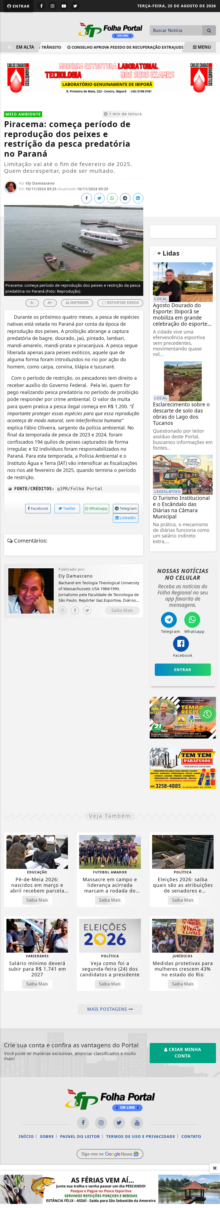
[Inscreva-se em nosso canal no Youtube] (137, 1123)
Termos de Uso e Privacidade (140, 1136)
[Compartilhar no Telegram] (125, 198)
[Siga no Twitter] (75, 6)
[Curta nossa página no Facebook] (83, 1123)
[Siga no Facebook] (41, 6)
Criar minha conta (184, 1052)
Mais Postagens (108, 1009)
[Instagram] (62, 610)
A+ (50, 302)
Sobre (47, 1136)
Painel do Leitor (80, 1136)
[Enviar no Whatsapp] (112, 198)
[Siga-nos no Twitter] (119, 1123)
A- (32, 302)
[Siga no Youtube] (64, 6)
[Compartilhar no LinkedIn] (138, 198)
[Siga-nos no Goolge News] (110, 1154)
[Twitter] (87, 610)
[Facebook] (75, 610)
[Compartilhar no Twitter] (99, 198)
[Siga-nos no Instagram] (101, 1123)
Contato (191, 1136)
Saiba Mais (122, 610)
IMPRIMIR (79, 302)
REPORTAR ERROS (122, 302)
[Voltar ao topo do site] (212, 664)
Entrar (20, 6)
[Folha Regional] (110, 30)
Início (26, 1136)
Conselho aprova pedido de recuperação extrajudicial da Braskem (134, 47)
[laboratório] (110, 77)
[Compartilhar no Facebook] (86, 198)
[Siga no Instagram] (52, 6)
